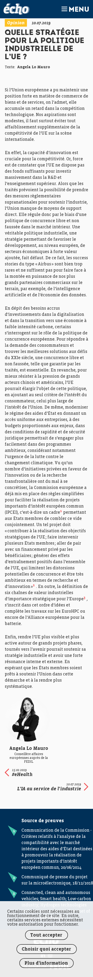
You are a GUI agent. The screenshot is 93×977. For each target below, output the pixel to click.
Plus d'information (46, 963)
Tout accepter (46, 935)
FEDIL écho (17, 9)
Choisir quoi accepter (46, 949)
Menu (79, 10)
